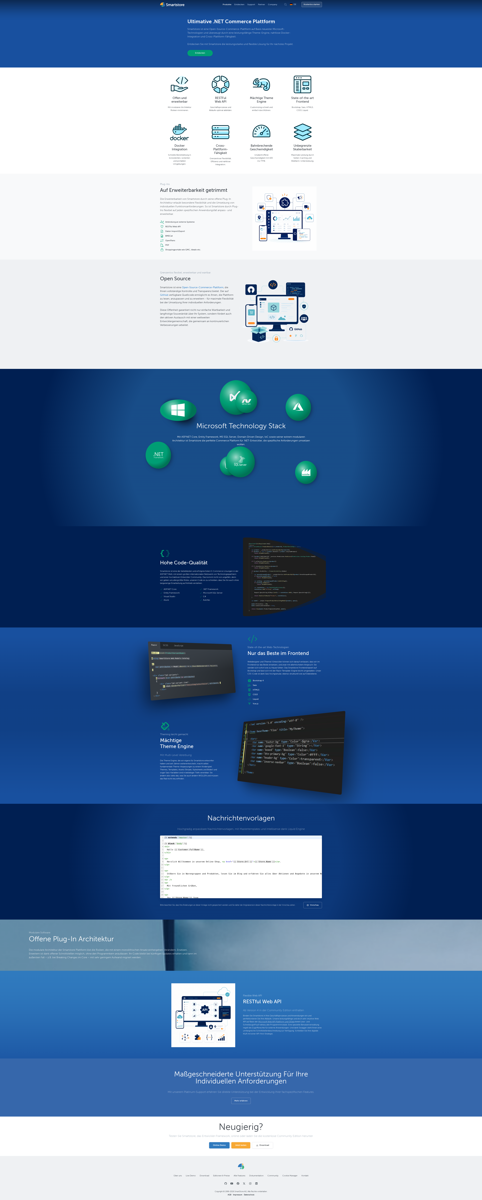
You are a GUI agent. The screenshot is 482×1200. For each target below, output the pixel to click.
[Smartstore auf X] (244, 1184)
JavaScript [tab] (178, 646)
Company (272, 5)
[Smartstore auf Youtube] (231, 1184)
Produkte (227, 5)
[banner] (172, 4)
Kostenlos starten (312, 5)
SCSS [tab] (165, 645)
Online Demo (219, 1145)
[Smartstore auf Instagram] (250, 1184)
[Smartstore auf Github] (225, 1184)
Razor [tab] (154, 645)
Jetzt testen (240, 1145)
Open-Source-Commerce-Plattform (202, 287)
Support (251, 5)
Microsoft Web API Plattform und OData (276, 1022)
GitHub (164, 295)
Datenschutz (249, 1195)
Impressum (238, 1195)
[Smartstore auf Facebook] (237, 1184)
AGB (230, 1195)
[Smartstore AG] (241, 1166)
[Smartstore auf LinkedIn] (256, 1184)
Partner (261, 5)
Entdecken (239, 5)
